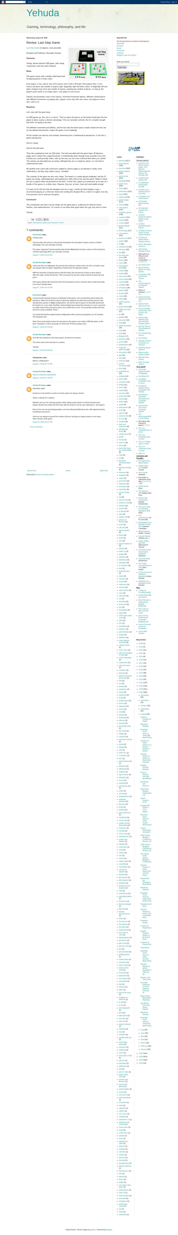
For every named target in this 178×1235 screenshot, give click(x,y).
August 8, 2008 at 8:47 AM (42, 422)
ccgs (120, 330)
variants (122, 282)
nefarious (122, 1047)
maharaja (122, 706)
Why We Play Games (144, 358)
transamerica (124, 1171)
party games (123, 407)
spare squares (124, 530)
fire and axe (123, 921)
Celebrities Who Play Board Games (145, 276)
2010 (141, 686)
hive (120, 568)
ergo (120, 891)
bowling (122, 810)
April (143, 1039)
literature (122, 250)
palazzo (122, 1060)
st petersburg (124, 371)
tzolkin (121, 1182)
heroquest (123, 962)
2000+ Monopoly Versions (145, 245)
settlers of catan (125, 309)
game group (123, 176)
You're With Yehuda (143, 632)
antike (121, 405)
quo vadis (122, 731)
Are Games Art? (144, 265)
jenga (121, 698)
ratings (121, 734)
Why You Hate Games (144, 363)
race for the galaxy (123, 1085)
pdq (120, 1069)
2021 (141, 650)
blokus (121, 402)
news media (123, 279)
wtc (120, 1209)
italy (120, 984)
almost (121, 780)
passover (122, 320)
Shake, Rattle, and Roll (144, 542)
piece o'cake (123, 1072)
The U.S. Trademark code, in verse (145, 449)
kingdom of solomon (123, 998)
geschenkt (123, 481)
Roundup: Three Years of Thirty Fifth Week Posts (145, 734)
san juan (122, 528)
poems (121, 260)
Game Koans (143, 486)
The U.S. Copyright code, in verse (144, 437)
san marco (123, 1114)
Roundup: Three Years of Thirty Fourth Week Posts (145, 820)
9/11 (120, 758)
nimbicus (122, 1050)
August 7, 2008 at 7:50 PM (42, 378)
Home (68, 471)
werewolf (122, 1198)
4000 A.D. (122, 753)
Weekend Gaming (144, 725)
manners (122, 393)
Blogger (122, 336)
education (122, 563)
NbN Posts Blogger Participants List (145, 792)
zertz (121, 541)
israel (121, 189)
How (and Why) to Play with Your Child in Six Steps (145, 312)
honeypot (122, 973)
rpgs (120, 323)
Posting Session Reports (144, 767)
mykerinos (123, 585)
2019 (141, 657)
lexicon (121, 703)
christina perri (124, 836)
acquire (122, 508)
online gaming (124, 302)
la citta (121, 1002)
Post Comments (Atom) (45, 475)
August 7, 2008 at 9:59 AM (42, 350)
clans (121, 850)
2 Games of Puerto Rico (145, 943)
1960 (121, 621)
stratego (122, 1149)
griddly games (124, 955)
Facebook (120, 51)
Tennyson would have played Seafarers (145, 552)
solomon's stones (125, 739)
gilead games (124, 938)
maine (121, 576)
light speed (123, 1016)
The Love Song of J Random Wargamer (144, 509)
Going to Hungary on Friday (145, 719)
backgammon (124, 796)
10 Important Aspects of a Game (143, 210)
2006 (141, 1057)
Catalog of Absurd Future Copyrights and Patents (144, 389)
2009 (141, 689)
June (143, 1033)
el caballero (123, 565)
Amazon (122, 506)
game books (123, 307)
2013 (141, 676)
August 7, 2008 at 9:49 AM (42, 327)
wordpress (123, 1201)
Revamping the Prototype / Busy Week (145, 881)
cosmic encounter (123, 365)
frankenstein (123, 930)
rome (121, 1105)
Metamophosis (144, 531)
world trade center (123, 1205)
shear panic (123, 1127)
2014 (141, 673)
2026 (141, 643)
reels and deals (125, 1098)
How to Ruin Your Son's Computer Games (143, 409)
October (144, 706)
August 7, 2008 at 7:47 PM (42, 364)
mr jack (121, 582)
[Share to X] (42, 219)
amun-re (122, 443)
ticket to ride (123, 500)
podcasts (122, 361)
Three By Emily (144, 559)
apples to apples (125, 326)
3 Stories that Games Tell (143, 179)
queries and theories (123, 1080)
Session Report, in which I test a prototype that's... (145, 913)
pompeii (122, 723)
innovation (123, 981)
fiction (121, 919)
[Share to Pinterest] (47, 219)
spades (121, 1136)
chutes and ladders (123, 840)
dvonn (121, 445)
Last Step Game (33, 48)
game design (124, 200)
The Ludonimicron (144, 516)
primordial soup (125, 726)
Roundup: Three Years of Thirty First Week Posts (145, 1022)
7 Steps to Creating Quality (145, 591)
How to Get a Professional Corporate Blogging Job (144, 619)
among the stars (125, 786)
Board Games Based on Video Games (145, 270)
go (120, 314)
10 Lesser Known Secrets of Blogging (144, 371)
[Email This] (37, 219)
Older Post (104, 471)
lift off (121, 1013)
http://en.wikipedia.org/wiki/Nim (44, 375)
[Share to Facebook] (45, 219)
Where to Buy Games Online (144, 353)
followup (142, 606)
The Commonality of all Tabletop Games (144, 284)
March (143, 1043)
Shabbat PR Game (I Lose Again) (145, 809)
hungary (122, 422)
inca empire (123, 978)
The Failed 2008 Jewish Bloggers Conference (145, 858)
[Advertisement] (67, 448)
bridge (121, 385)
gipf (120, 355)
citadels (122, 844)
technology (123, 231)
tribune (121, 1177)
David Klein (37, 235)
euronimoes (123, 893)
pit (120, 437)
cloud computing (125, 658)
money (121, 709)
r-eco (121, 593)
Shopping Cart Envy (145, 905)
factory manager (125, 904)
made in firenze (125, 1024)
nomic (121, 1053)
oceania (122, 587)
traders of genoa (125, 1166)
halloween (123, 689)
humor (121, 205)
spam (121, 1138)
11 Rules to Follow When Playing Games (144, 239)
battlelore (122, 637)
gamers (122, 290)
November (145, 700)
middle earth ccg (125, 1038)
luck (120, 358)
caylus (121, 478)
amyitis (121, 635)
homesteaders (124, 571)
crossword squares (123, 871)
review (61, 222)
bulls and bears (125, 813)
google (121, 317)
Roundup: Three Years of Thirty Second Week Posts (145, 956)
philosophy (123, 191)
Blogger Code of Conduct (126, 55)
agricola (122, 413)
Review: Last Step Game (145, 978)
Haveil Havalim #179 (144, 800)
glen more (123, 943)
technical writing (125, 468)
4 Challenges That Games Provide (144, 185)
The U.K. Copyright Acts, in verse (145, 430)
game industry (124, 226)
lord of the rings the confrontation (125, 449)
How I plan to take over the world (143, 611)
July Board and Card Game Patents (145, 1006)
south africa (123, 1133)
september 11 (124, 1120)
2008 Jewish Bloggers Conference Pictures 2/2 (145, 838)
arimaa (121, 794)
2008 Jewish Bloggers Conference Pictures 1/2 (145, 848)
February (144, 1046)
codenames (123, 663)
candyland (123, 817)
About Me (120, 43)
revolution (122, 1102)
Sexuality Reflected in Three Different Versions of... (145, 988)
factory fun (123, 901)
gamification (123, 345)
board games (37, 222)
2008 (141, 692)
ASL (120, 623)
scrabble (122, 285)
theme (121, 379)
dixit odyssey (124, 880)
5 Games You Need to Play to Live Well (144, 192)
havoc (121, 387)
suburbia (122, 1152)
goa (120, 949)
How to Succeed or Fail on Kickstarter (145, 626)
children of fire (124, 645)
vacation (122, 217)
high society (123, 965)
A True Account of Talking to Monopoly (145, 574)
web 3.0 (122, 1193)
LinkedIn (120, 53)
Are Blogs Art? (144, 376)
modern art (123, 517)
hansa (121, 692)
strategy (122, 376)
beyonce (122, 804)
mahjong (122, 1029)
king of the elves (125, 993)
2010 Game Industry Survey (144, 250)
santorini (122, 737)
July (142, 1030)
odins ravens (124, 590)
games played (124, 171)
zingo (121, 1212)
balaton (122, 549)
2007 (141, 1053)
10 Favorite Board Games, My (144, 203)
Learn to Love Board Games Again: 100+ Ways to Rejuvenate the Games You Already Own (144, 169)
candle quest (124, 434)
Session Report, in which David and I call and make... (145, 870)
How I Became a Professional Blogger (145, 602)
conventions (123, 233)
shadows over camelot (124, 1123)
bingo (121, 807)
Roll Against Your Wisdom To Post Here (145, 525)
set (120, 458)
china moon (123, 650)
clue (120, 856)
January (144, 1049)
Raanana (122, 766)
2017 (141, 663)
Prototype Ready (144, 922)
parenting (122, 1063)
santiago (122, 1117)
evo (120, 684)
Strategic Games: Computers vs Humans (145, 343)
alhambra (122, 778)
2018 (141, 660)
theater (121, 440)
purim (121, 525)
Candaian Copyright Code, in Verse (145, 381)
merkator (122, 1035)
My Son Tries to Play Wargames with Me (144, 328)
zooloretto (122, 1215)
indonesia (122, 695)
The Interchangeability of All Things (145, 416)
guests (121, 342)
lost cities (122, 1018)
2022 (141, 647)
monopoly (122, 288)
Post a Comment (36, 427)
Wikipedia (122, 769)
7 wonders (123, 756)
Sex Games (143, 338)
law (120, 252)
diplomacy (123, 560)
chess (121, 296)
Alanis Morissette (125, 761)
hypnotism (123, 976)
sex (120, 599)
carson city (123, 820)
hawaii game (124, 959)
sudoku (121, 1155)
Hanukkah (123, 626)
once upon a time (125, 1056)
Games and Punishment (143, 499)
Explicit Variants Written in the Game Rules (145, 935)
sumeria (122, 1158)
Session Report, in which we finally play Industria (145, 758)
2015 (141, 670)
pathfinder (123, 1066)
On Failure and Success (144, 784)
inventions (123, 487)
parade (121, 715)
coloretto (122, 864)
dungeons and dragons (124, 887)
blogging (122, 181)
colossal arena (124, 665)
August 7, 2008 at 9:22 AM (42, 255)
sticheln (122, 1146)
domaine (122, 883)
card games (123, 208)
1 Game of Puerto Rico (145, 927)
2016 (141, 666)
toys (120, 607)
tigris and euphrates (123, 425)
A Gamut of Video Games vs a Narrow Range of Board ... (145, 746)
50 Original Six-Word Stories (144, 462)
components (123, 247)
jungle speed (124, 701)
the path (122, 1160)
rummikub (122, 489)
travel (121, 194)
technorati (122, 604)
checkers (122, 557)
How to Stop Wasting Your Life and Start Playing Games (144, 321)
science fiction (124, 492)
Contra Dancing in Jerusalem (145, 830)
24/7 (120, 750)
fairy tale (122, 909)
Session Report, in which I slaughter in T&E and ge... (145, 969)
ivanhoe (122, 987)
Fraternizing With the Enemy (145, 596)
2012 (141, 679)
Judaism (122, 197)
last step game (53, 222)
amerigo (122, 783)
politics (121, 241)
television (122, 472)
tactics (121, 535)
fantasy (121, 686)
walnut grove (124, 1190)
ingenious (122, 484)
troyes (121, 1179)
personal (122, 168)
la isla (121, 1005)
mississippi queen (123, 1043)
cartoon (122, 271)
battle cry (122, 551)
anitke (121, 791)
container (122, 670)
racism (121, 1092)
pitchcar (122, 720)
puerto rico (123, 238)
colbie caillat (123, 861)
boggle (121, 554)
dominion (122, 339)
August (144, 714)
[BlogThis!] (39, 219)
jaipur (121, 990)
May (142, 1036)
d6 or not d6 (143, 473)
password (122, 718)
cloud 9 (121, 853)
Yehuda (42, 12)
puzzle (121, 399)
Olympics (122, 629)
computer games (125, 212)
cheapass (122, 828)
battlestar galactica (122, 800)
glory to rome (124, 946)
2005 (141, 1060)
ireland (121, 390)
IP (119, 244)
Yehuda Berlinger (39, 262)
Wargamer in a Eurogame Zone (145, 582)
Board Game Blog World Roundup (145, 998)
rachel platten (124, 1089)
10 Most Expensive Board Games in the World (145, 218)
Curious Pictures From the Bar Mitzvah (145, 775)
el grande (122, 511)
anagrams (123, 382)
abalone (122, 772)
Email (119, 48)
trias (120, 1174)
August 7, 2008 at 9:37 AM (42, 288)
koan (121, 514)
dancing (122, 673)
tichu (121, 369)
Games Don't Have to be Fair (144, 305)
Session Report (144, 536)
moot (121, 712)
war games (123, 352)
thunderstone (124, 1163)
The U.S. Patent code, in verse (144, 443)
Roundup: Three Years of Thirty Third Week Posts (145, 897)
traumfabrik (123, 610)
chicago (122, 831)
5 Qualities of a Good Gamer (144, 197)
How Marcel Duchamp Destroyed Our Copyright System (144, 399)
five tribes (122, 927)
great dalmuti (124, 952)
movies (121, 223)
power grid (123, 396)
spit (120, 497)
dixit (120, 681)
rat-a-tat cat (123, 1095)
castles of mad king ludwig (124, 824)
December (145, 695)
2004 (141, 1063)
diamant (122, 875)
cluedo (121, 858)
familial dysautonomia (124, 913)
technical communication (124, 462)
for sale (121, 419)
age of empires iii (125, 544)
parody (121, 273)
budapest (122, 475)
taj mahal (122, 601)
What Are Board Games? (144, 349)
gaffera (93, 1230)
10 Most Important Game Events (145, 226)
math (121, 455)
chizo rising (123, 834)
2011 (141, 683)
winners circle (124, 503)
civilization (123, 847)
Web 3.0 (142, 453)
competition (123, 867)
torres (121, 538)
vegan (121, 613)
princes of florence (122, 521)
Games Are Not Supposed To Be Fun (145, 299)
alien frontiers (124, 632)
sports (121, 744)
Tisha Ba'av (144, 948)
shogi (121, 1130)
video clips (123, 276)
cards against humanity (124, 641)
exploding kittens (125, 896)
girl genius (123, 940)
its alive (122, 293)
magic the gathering (122, 349)
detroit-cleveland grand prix (125, 677)
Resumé (120, 46)
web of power (124, 1196)
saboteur (122, 1108)
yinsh (121, 410)
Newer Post (31, 471)
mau (120, 1032)
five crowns (123, 924)
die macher (123, 877)
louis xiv (122, 1021)
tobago (121, 747)
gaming (45, 222)
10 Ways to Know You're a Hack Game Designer (145, 233)
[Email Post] (32, 219)
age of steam (124, 775)
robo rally (122, 596)
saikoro (121, 1111)
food (120, 333)
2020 (141, 653)
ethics (121, 299)
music (121, 263)
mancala (122, 579)
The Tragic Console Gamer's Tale (145, 566)
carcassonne (124, 416)
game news (123, 184)
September (145, 709)
